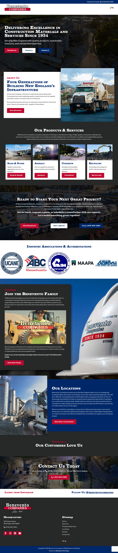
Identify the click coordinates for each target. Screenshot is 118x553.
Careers (102, 12)
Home (64, 521)
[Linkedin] (15, 533)
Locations (94, 12)
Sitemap (77, 548)
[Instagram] (10, 533)
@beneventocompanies (99, 492)
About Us (65, 524)
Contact (110, 12)
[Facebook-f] (5, 533)
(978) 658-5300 (107, 2)
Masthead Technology (62, 551)
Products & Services (69, 526)
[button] (35, 327)
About (77, 12)
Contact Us (66, 534)
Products (85, 12)
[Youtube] (20, 533)
